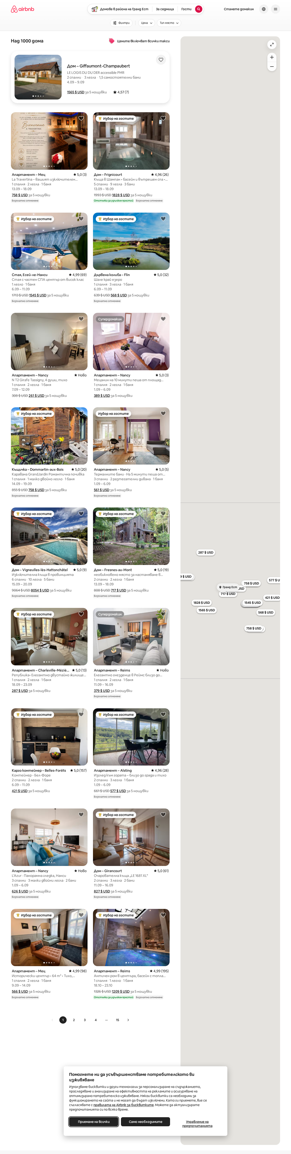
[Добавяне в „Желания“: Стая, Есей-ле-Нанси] (81, 218)
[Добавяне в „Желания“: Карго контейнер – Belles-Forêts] (81, 714)
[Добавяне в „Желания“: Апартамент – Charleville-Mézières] (81, 613)
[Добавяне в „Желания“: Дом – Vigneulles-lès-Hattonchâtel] (81, 513)
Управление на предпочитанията (197, 1124)
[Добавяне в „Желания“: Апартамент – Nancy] (81, 318)
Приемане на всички (94, 1122)
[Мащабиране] (271, 57)
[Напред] (128, 1020)
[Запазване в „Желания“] (161, 60)
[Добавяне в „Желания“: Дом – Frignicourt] (163, 118)
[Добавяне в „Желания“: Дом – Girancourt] (163, 814)
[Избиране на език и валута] (263, 9)
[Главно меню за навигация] (275, 9)
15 (117, 1020)
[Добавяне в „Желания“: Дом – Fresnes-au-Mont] (163, 513)
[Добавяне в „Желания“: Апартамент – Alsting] (163, 714)
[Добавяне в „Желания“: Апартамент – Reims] (163, 613)
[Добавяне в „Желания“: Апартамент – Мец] (81, 118)
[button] (75, 92)
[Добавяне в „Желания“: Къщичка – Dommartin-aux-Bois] (81, 413)
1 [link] (63, 1020)
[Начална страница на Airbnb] (22, 9)
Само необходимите (145, 1122)
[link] (52, 1020)
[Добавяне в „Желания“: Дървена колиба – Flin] (163, 218)
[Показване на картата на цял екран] (271, 44)
